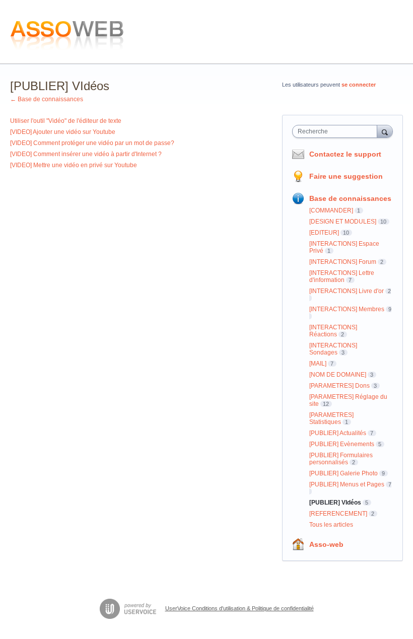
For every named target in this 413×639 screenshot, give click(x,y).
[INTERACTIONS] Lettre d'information (341, 276)
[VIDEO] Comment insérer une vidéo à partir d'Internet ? (86, 154)
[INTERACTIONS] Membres (346, 309)
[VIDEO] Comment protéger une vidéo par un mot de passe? (92, 143)
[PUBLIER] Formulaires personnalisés (341, 459)
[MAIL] (317, 363)
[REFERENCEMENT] (338, 513)
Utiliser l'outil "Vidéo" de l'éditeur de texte (65, 120)
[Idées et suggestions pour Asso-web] (68, 32)
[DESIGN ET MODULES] (342, 221)
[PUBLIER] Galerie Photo (343, 473)
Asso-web (326, 544)
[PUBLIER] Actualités (337, 433)
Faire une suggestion (346, 176)
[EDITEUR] (324, 232)
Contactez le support (345, 154)
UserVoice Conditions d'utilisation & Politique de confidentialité (239, 608)
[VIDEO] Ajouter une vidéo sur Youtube (62, 131)
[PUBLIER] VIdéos (335, 502)
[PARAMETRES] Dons (339, 385)
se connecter (358, 85)
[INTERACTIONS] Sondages (333, 349)
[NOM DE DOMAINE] (337, 374)
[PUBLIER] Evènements (341, 444)
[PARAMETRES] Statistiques (331, 418)
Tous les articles (331, 524)
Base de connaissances (350, 198)
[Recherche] (385, 131)
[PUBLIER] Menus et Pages (346, 484)
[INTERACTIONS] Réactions (333, 331)
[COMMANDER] (331, 210)
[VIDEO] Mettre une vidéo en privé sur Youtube (73, 165)
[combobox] (337, 131)
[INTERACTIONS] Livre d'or (346, 291)
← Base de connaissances (46, 99)
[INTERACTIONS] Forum (342, 261)
